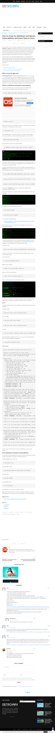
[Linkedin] (45, 45)
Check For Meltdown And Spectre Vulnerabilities (13, 69)
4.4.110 (3, 77)
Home (14, 1)
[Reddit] (44, 47)
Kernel (22, 512)
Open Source (18, 1)
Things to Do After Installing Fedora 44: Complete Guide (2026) (48, 713)
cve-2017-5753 (11, 512)
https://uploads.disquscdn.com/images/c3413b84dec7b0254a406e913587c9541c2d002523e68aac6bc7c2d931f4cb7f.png (28, 631)
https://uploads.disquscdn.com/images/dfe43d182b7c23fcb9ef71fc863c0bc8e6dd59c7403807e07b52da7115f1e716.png (28, 606)
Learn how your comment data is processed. (24, 686)
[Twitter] (42, 45)
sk (9, 547)
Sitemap (30, 729)
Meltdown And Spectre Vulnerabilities (9, 514)
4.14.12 (27, 75)
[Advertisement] (27, 17)
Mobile (33, 27)
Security (44, 27)
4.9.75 (31, 75)
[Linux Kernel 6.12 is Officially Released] (10, 572)
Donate (33, 1)
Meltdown (30, 512)
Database (25, 27)
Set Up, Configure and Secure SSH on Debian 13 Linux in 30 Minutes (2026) (49, 721)
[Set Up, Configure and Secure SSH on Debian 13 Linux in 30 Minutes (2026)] (40, 721)
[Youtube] (48, 45)
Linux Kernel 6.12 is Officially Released (10, 577)
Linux (27, 1)
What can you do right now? (9, 67)
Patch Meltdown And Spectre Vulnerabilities (12, 70)
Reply (34, 618)
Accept (45, 731)
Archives (21, 700)
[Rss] (46, 47)
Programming (39, 27)
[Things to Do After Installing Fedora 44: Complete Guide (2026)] (40, 713)
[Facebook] (40, 45)
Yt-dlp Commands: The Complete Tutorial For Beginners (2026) (48, 705)
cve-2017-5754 (17, 512)
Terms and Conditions (38, 729)
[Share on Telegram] (23, 543)
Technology (23, 1)
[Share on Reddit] (21, 543)
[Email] (51, 45)
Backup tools (9, 27)
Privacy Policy (25, 729)
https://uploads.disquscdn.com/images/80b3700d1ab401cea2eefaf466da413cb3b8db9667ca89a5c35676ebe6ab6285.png (28, 644)
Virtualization (5, 30)
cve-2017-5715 (5, 512)
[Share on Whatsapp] (22, 543)
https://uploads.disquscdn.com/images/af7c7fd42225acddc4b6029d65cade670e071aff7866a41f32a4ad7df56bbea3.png (28, 607)
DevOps (29, 27)
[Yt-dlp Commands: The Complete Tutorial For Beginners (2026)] (40, 705)
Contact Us (37, 1)
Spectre (18, 514)
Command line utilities (17, 27)
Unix (30, 1)
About (41, 1)
